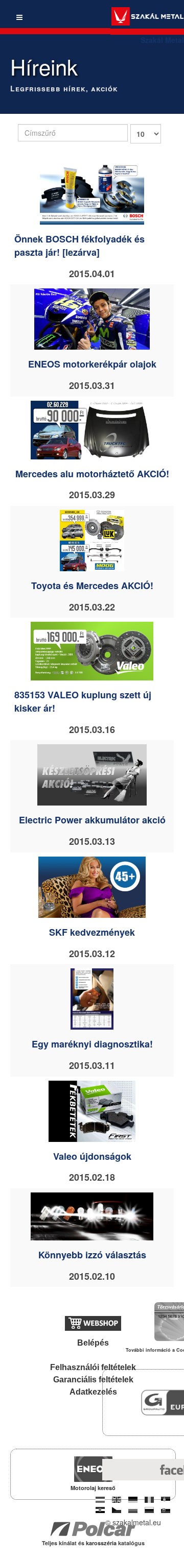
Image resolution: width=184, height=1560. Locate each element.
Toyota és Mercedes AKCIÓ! (92, 585)
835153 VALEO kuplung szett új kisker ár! (82, 701)
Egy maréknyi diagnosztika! (92, 1044)
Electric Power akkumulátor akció (92, 819)
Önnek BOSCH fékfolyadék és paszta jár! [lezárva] (79, 245)
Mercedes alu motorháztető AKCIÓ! (92, 473)
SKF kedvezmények (92, 932)
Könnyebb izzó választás (92, 1254)
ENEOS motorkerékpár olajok (92, 364)
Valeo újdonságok (92, 1156)
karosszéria (102, 1543)
